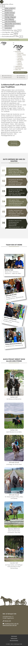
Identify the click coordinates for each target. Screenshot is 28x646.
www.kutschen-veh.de (10, 625)
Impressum (14, 636)
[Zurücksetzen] (1, 6)
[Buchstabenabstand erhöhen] (22, 36)
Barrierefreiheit (14, 640)
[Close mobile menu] (13, 44)
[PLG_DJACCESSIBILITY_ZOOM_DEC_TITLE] (18, 30)
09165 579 (7, 621)
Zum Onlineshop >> (20, 72)
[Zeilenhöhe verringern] (14, 34)
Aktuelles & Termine (14, 39)
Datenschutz (14, 638)
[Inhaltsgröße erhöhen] (20, 30)
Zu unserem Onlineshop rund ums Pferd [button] (14, 143)
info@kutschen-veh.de (11, 623)
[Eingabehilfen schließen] (4, 6)
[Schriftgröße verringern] (15, 32)
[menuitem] (18, 51)
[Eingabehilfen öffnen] (1, 1)
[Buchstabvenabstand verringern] (20, 36)
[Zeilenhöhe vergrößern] (16, 34)
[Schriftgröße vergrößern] (17, 32)
